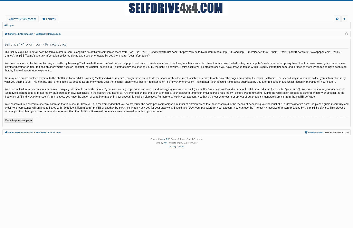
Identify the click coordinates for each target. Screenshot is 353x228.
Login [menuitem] (345, 19)
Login (10, 25)
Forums (51, 19)
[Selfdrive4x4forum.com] (176, 8)
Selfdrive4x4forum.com (22, 19)
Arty (165, 143)
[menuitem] (337, 19)
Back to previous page (18, 120)
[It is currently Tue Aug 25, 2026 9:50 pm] (346, 34)
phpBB (165, 139)
